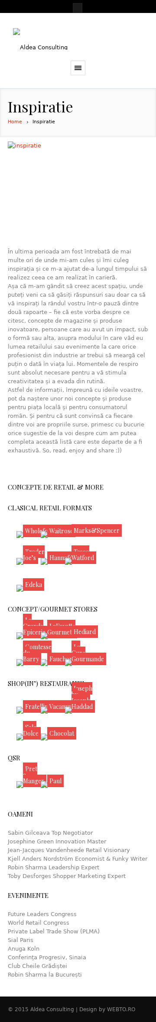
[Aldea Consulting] (78, 39)
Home (15, 122)
